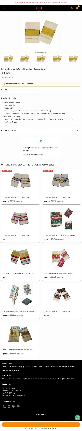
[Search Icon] (72, 8)
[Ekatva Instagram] (4, 406)
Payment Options (9, 130)
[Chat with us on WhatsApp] (77, 417)
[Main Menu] (4, 8)
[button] (23, 89)
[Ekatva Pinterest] (13, 406)
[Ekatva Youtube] (18, 406)
